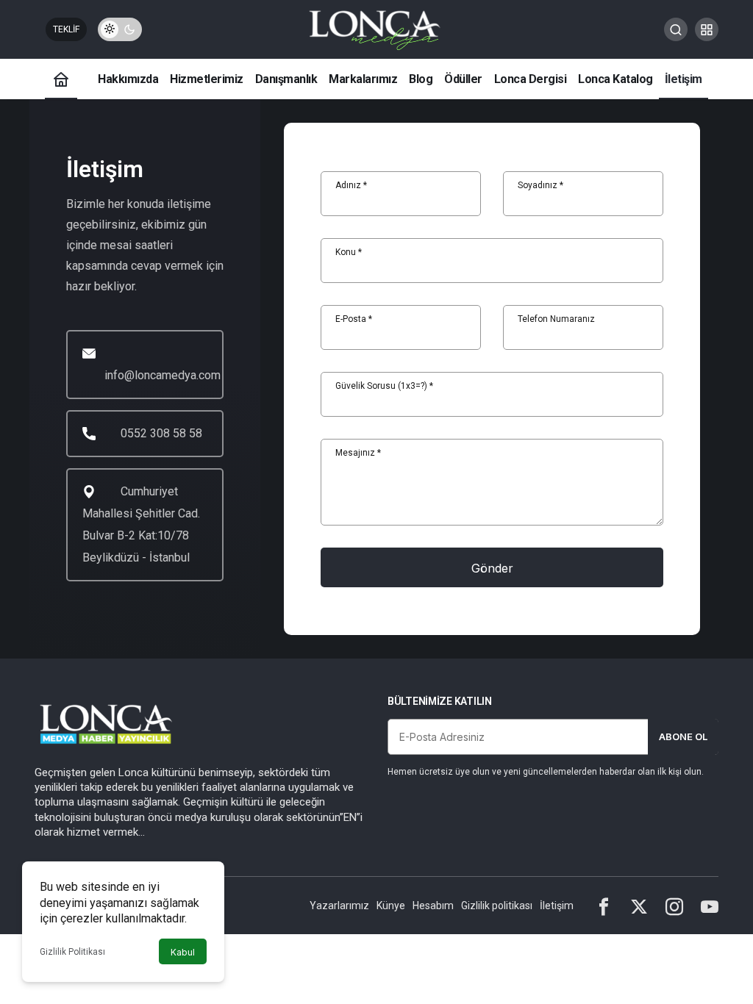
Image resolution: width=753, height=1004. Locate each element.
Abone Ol (683, 736)
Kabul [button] (183, 952)
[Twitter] (639, 905)
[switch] (120, 29)
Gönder (492, 568)
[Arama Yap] (676, 29)
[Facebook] (604, 905)
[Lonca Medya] (376, 28)
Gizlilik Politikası (72, 952)
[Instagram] (674, 905)
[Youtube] (709, 905)
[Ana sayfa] (61, 79)
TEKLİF (66, 29)
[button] (706, 29)
